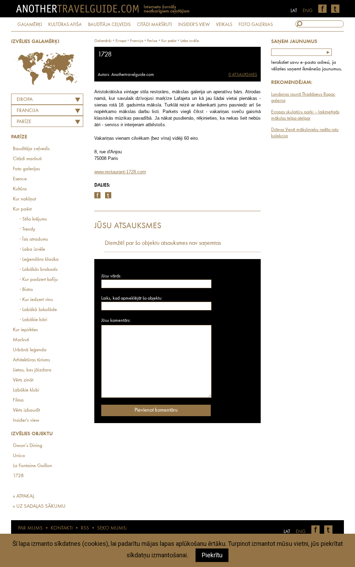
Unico (19, 455)
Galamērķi (103, 41)
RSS (85, 528)
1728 (18, 476)
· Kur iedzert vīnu (36, 299)
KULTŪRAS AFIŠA (65, 24)
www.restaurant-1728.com (120, 171)
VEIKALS (224, 24)
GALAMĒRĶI (29, 24)
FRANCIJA (27, 110)
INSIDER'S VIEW (194, 24)
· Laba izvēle (32, 249)
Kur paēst (22, 209)
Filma (18, 400)
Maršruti (21, 340)
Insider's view (26, 420)
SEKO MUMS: (112, 528)
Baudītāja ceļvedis (31, 149)
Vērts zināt (23, 380)
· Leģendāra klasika (39, 259)
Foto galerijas (26, 169)
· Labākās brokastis (39, 269)
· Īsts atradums (34, 239)
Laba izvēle (189, 41)
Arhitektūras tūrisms (31, 360)
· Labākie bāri (33, 320)
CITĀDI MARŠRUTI (154, 24)
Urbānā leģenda (29, 350)
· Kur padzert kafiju (39, 279)
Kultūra (20, 189)
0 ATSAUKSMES (242, 74)
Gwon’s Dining (27, 445)
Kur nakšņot (24, 199)
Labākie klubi (26, 390)
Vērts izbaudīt (26, 410)
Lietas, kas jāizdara (32, 370)
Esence (20, 179)
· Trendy (27, 229)
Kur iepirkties (25, 330)
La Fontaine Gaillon (32, 466)
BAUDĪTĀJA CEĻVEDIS (109, 24)
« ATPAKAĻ (23, 496)
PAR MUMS (30, 528)
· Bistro (26, 289)
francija (136, 41)
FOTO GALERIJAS (256, 24)
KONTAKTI (62, 528)
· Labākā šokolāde (38, 309)
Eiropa (25, 99)
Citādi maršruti (27, 159)
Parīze (24, 121)
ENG (308, 10)
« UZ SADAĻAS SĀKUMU (39, 506)
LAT (294, 10)
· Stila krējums (33, 219)
